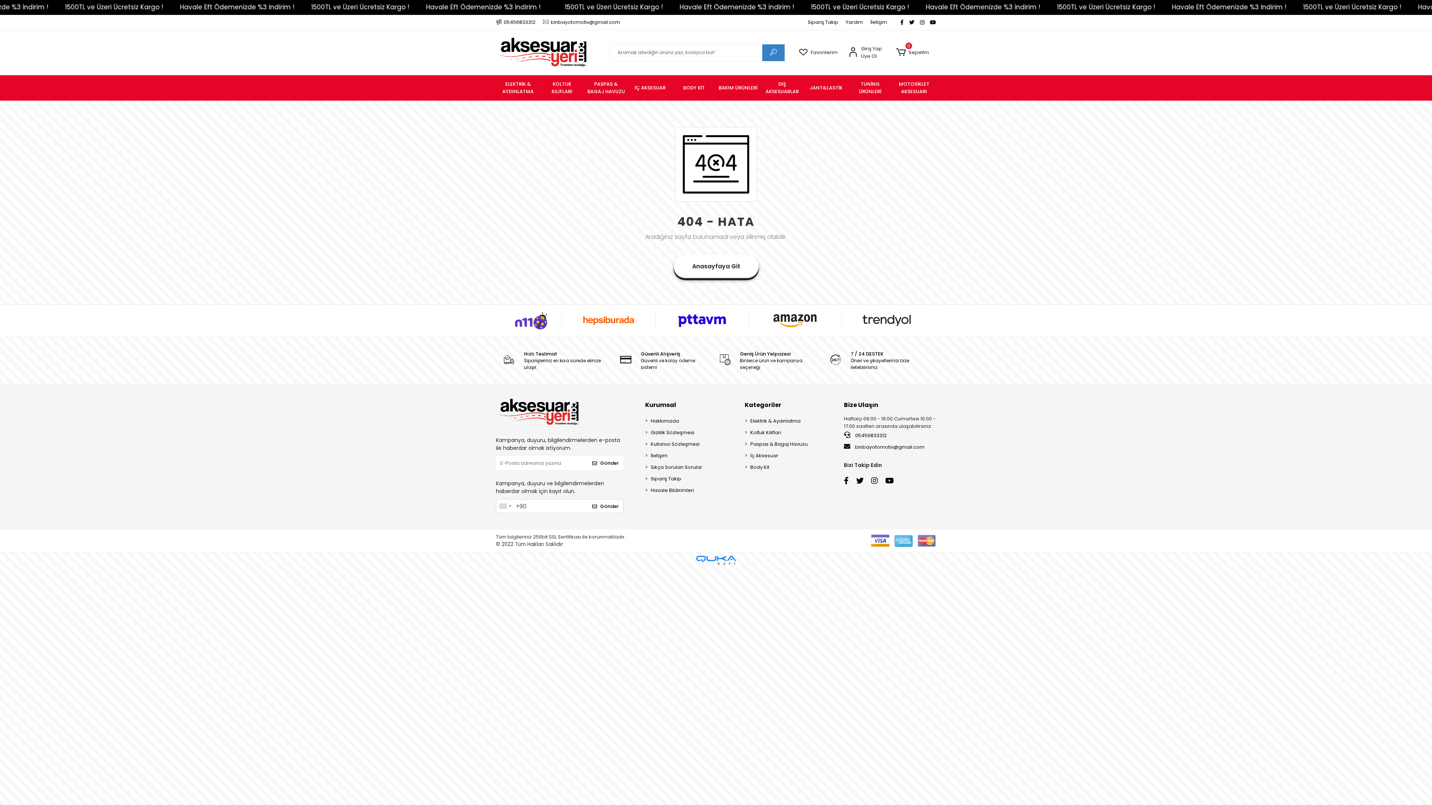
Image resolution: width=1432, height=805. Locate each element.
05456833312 (870, 435)
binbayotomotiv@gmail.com (889, 447)
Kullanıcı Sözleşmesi (675, 444)
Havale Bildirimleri (672, 490)
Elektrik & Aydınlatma (775, 420)
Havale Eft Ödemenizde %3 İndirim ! (170, 7)
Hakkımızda (665, 420)
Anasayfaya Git (716, 266)
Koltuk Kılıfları (765, 432)
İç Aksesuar (764, 455)
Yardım (854, 22)
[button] (912, 52)
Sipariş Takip (823, 22)
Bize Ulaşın (861, 405)
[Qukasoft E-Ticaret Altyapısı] (716, 560)
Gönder (609, 463)
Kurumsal (660, 405)
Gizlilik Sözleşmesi (672, 432)
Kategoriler (763, 405)
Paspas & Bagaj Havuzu (779, 444)
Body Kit (759, 467)
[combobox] (505, 506)
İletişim (878, 22)
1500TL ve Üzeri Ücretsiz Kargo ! (293, 7)
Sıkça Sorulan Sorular (676, 467)
